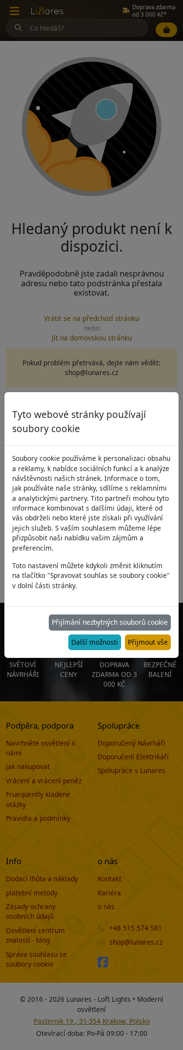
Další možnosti (94, 642)
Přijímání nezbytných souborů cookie (110, 622)
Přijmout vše (148, 642)
